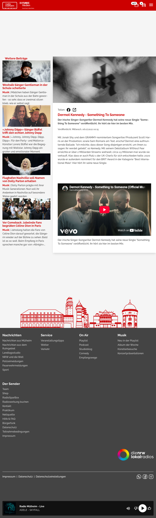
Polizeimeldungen (12, 361)
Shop (5, 393)
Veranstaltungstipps (52, 340)
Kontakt (6, 406)
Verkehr (45, 349)
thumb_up (149, 508)
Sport (5, 369)
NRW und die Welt (12, 357)
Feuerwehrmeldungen (15, 365)
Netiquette (8, 414)
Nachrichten (11, 335)
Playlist (83, 340)
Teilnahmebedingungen (15, 431)
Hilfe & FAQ (8, 418)
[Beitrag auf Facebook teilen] (68, 110)
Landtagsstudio (11, 352)
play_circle (142, 508)
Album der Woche (128, 344)
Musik (122, 335)
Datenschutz (9, 427)
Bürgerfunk (8, 423)
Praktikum (8, 410)
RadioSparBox (10, 397)
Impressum (8, 435)
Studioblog (85, 349)
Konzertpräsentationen (131, 353)
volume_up (128, 508)
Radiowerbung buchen (15, 401)
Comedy (84, 353)
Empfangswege (88, 357)
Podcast (84, 344)
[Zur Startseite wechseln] (9, 5)
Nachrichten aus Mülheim (17, 340)
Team (5, 389)
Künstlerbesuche (127, 349)
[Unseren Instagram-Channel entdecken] (151, 476)
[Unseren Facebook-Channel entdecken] (145, 476)
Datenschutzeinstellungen (51, 476)
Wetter (45, 344)
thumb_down (136, 508)
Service (46, 335)
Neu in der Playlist (128, 340)
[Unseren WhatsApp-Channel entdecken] (138, 476)
